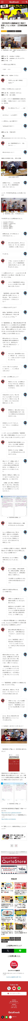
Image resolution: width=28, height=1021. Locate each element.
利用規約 (14, 1000)
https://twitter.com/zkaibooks (8, 819)
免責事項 (14, 1004)
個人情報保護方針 (14, 1001)
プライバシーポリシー (14, 1003)
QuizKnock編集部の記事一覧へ (14, 977)
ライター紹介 (14, 1006)
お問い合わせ (14, 1007)
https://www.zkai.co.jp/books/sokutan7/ (11, 812)
